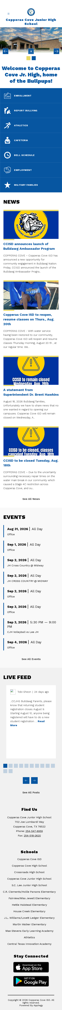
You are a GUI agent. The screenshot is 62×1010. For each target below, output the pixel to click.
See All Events (31, 659)
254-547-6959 (34, 831)
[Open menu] (8, 14)
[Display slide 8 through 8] (42, 766)
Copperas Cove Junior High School (29, 878)
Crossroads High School (29, 872)
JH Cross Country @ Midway (25, 565)
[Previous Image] (5, 51)
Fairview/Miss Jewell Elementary (29, 898)
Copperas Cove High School (29, 865)
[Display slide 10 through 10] (53, 766)
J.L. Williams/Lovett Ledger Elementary (29, 917)
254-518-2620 (32, 835)
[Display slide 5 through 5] (26, 766)
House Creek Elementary (29, 911)
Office (11, 534)
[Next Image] (56, 51)
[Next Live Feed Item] (34, 780)
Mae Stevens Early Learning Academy (29, 930)
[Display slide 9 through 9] (48, 766)
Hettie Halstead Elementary (29, 904)
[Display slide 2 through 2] (11, 766)
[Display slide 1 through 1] (5, 766)
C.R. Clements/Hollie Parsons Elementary (29, 891)
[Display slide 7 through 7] (37, 766)
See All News (31, 498)
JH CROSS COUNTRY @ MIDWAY (27, 581)
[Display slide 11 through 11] (5, 771)
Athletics (29, 937)
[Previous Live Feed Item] (26, 780)
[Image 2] (34, 58)
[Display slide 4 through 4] (21, 766)
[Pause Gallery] (31, 51)
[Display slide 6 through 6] (32, 766)
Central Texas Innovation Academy (29, 943)
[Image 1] (28, 58)
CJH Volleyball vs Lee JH (23, 632)
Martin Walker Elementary (29, 924)
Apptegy (38, 1005)
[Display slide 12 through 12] (11, 771)
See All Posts (31, 792)
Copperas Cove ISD (29, 859)
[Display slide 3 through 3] (16, 766)
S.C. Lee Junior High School (29, 885)
